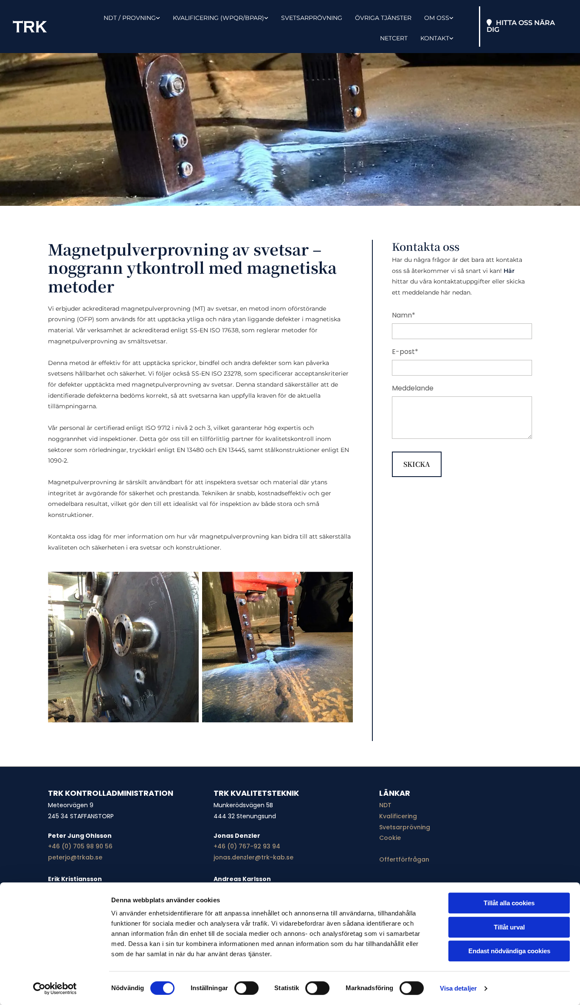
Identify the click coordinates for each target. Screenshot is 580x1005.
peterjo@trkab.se (75, 857)
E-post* (405, 352)
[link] (125, 16)
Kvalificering (398, 816)
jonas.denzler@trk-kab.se (253, 857)
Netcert (394, 38)
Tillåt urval (509, 927)
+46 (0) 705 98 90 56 (80, 846)
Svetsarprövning (311, 18)
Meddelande (413, 388)
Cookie (390, 838)
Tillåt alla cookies (509, 903)
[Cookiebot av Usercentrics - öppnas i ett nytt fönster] (55, 988)
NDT (385, 805)
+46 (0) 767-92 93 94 (247, 846)
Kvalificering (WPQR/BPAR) (218, 18)
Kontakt (434, 38)
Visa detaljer (458, 988)
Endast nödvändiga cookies (509, 950)
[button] (527, 26)
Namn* (403, 315)
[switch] (246, 988)
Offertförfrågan (404, 859)
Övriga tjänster (383, 18)
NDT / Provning (130, 18)
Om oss (436, 18)
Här (509, 271)
